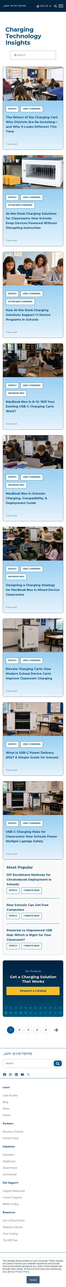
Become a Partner (13, 1132)
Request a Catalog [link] (33, 990)
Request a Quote (13, 1227)
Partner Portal (11, 1138)
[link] (14, 5)
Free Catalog (10, 1233)
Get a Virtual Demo (14, 1220)
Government (10, 1168)
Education (8, 1155)
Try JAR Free (10, 1240)
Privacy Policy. (22, 1271)
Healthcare (9, 1161)
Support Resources (14, 1191)
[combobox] (33, 1063)
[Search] (15, 55)
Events (6, 1115)
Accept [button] (33, 1279)
